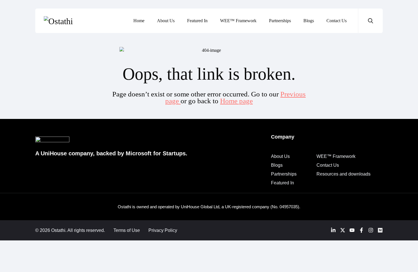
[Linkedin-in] (333, 230)
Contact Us (336, 20)
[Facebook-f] (361, 230)
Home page (236, 101)
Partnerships (280, 20)
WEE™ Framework (238, 20)
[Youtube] (352, 230)
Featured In (197, 20)
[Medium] (380, 230)
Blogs (308, 20)
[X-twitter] (342, 230)
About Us (166, 20)
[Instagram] (370, 230)
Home (138, 20)
